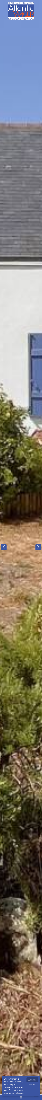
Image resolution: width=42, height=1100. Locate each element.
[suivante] (38, 547)
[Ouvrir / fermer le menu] (21, 1097)
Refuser (32, 1084)
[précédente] (4, 547)
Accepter (32, 1079)
